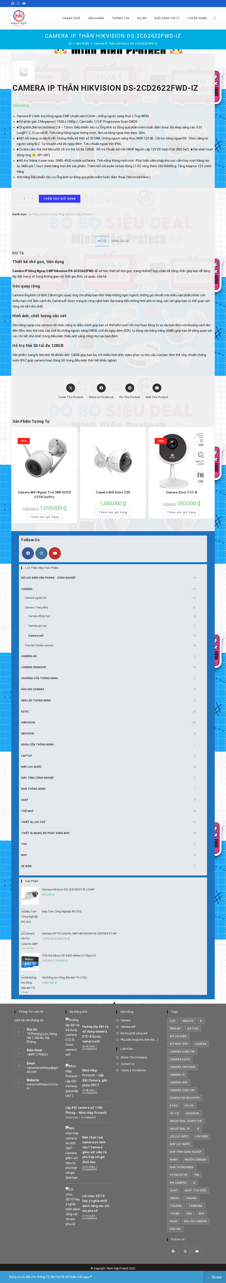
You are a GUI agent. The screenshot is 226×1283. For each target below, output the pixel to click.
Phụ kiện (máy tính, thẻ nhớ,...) (139, 1039)
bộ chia (192, 1028)
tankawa (195, 1205)
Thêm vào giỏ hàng (59, 198)
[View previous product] (203, 58)
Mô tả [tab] (102, 241)
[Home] (70, 43)
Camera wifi (72, 214)
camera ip (177, 1074)
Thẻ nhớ (27, 811)
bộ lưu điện (178, 1036)
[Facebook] (13, 3)
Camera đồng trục (39, 616)
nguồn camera (195, 1159)
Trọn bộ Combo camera (39, 645)
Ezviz (25, 711)
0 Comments (89, 1049)
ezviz (174, 1105)
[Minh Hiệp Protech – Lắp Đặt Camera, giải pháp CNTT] (73, 1081)
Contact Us (128, 1064)
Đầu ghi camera (32, 689)
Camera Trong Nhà (51, 214)
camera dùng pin (182, 1051)
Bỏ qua (217, 1277)
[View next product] (210, 58)
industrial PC (180, 1128)
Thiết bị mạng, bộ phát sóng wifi (45, 833)
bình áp (175, 1028)
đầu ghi (175, 1229)
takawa (176, 1205)
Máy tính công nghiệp (37, 777)
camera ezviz (180, 1059)
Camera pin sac (37, 625)
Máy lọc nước (31, 766)
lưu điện (201, 1136)
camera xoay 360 (182, 1090)
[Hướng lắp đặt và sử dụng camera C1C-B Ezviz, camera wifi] (73, 1037)
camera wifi (178, 1082)
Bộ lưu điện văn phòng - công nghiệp (48, 577)
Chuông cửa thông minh (39, 678)
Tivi (24, 844)
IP (198, 1128)
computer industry (185, 1097)
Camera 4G (29, 656)
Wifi (24, 855)
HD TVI (174, 1113)
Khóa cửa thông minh (37, 744)
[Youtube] (24, 3)
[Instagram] (18, 3)
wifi (201, 1213)
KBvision (27, 733)
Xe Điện (26, 866)
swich (174, 1198)
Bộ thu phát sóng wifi (134, 1033)
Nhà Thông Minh (33, 788)
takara (190, 1198)
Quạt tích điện (195, 1190)
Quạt (24, 799)
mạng (174, 1159)
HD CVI (189, 1105)
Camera (33, 214)
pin (197, 1175)
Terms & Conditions (133, 1070)
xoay (173, 1221)
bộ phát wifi (179, 1044)
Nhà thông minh (182, 1167)
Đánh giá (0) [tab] (120, 241)
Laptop (26, 755)
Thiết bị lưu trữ (33, 822)
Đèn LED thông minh (36, 700)
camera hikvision (182, 1067)
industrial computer (186, 1121)
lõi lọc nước (179, 1136)
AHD (172, 1020)
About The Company (134, 1057)
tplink (174, 1213)
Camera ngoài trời (36, 597)
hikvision (192, 1113)
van (189, 1213)
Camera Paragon (33, 667)
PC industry (179, 1175)
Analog (188, 1020)
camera (200, 1044)
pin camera (178, 1182)
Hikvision (87, 214)
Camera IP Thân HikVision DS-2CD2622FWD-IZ (126, 43)
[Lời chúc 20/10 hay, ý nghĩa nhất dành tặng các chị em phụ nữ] (73, 1206)
